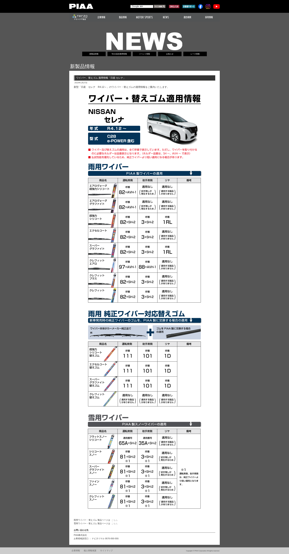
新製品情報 (93, 54)
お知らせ (169, 54)
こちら (114, 520)
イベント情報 (144, 54)
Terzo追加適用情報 (119, 54)
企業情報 (75, 550)
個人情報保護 (90, 550)
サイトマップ (106, 550)
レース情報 (195, 54)
